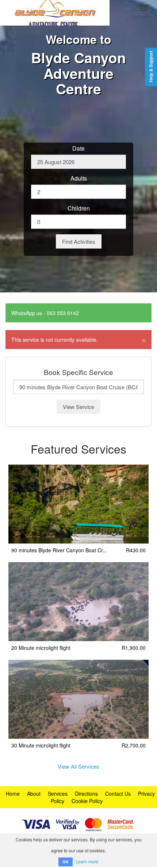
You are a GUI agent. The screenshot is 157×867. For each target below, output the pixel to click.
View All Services (78, 766)
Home (13, 793)
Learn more (87, 861)
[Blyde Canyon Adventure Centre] (55, 8)
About (34, 793)
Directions (86, 793)
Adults (78, 178)
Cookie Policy (87, 800)
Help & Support (151, 66)
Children (79, 208)
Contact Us (118, 793)
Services (58, 793)
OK (65, 861)
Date (78, 148)
